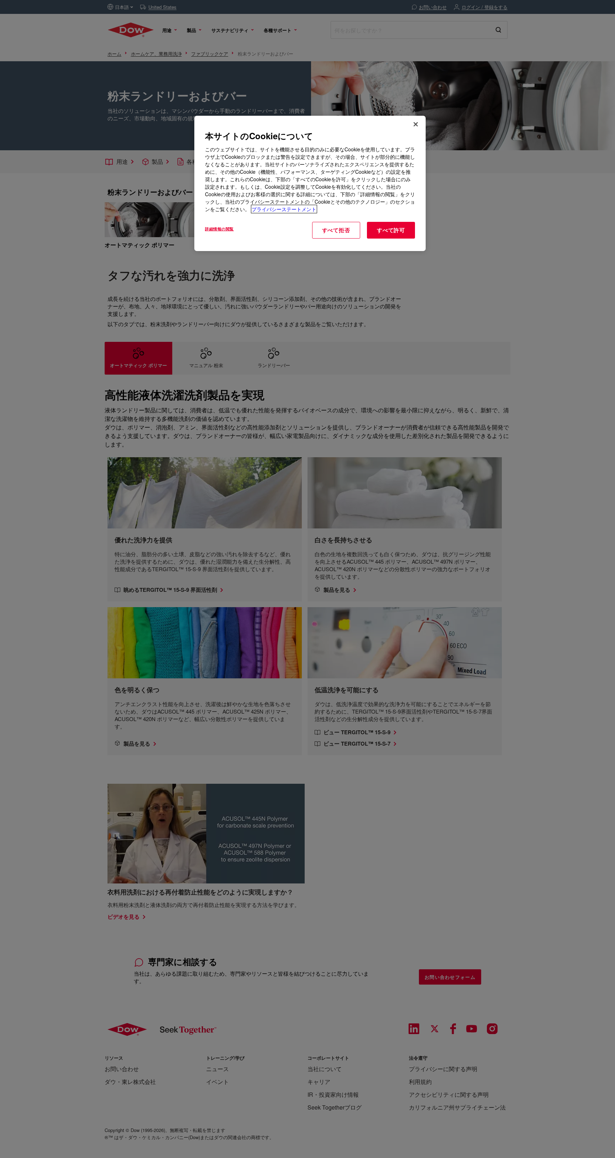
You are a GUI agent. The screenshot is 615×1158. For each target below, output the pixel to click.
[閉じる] (416, 124)
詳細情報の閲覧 (219, 228)
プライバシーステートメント (284, 209)
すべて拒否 (336, 230)
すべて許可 (391, 230)
